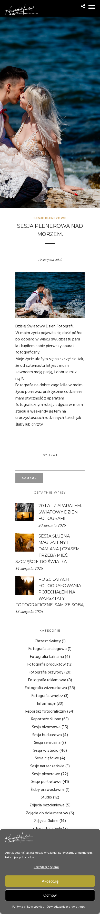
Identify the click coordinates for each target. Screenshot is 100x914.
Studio (46, 797)
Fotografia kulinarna (47, 657)
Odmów (50, 895)
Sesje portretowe (46, 782)
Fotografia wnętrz (47, 696)
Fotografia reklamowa (47, 680)
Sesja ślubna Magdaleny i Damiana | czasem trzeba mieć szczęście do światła (47, 549)
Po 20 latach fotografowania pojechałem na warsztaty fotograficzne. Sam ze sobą (49, 592)
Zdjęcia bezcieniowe (47, 805)
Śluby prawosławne (48, 789)
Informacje (46, 703)
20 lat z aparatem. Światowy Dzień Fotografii (60, 512)
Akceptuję (50, 881)
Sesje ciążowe (47, 758)
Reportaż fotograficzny (45, 711)
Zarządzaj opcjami (46, 867)
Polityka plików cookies (28, 906)
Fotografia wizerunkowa (46, 688)
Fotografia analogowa (47, 649)
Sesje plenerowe (50, 218)
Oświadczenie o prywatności (66, 906)
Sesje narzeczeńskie (47, 766)
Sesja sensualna (47, 742)
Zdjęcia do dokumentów (47, 813)
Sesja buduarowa (47, 735)
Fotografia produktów (46, 664)
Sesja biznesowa (46, 727)
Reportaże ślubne (46, 719)
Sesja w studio (45, 750)
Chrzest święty (48, 641)
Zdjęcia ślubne (46, 821)
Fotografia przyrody (46, 672)
